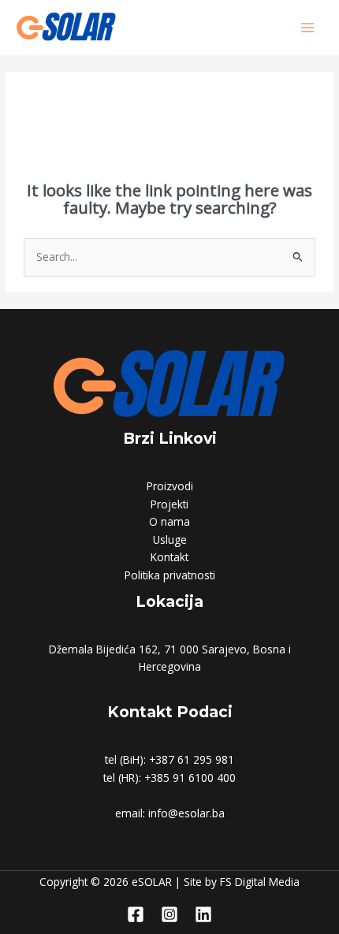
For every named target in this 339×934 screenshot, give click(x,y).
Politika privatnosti (170, 574)
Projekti (169, 504)
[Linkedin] (203, 914)
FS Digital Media (260, 881)
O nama (169, 521)
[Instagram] (169, 914)
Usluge (170, 539)
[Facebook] (135, 914)
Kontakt (169, 556)
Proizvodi (170, 485)
